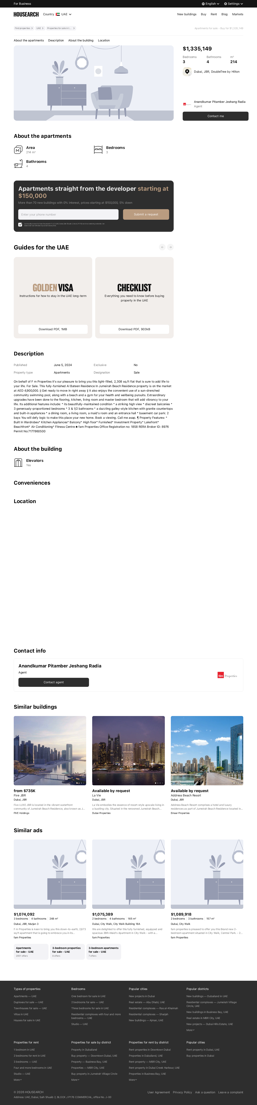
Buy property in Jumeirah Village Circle (94, 1073)
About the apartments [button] (29, 40)
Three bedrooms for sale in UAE (90, 1008)
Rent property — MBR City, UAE (147, 1061)
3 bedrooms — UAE (25, 1061)
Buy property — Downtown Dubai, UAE (94, 1055)
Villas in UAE (21, 1014)
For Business (22, 3)
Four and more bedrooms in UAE (33, 1067)
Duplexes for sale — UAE (28, 1002)
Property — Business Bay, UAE (89, 1061)
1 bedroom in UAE (24, 1049)
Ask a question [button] (205, 1092)
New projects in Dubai (142, 996)
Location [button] (104, 40)
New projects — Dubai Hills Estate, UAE (209, 1024)
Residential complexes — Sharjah (148, 1014)
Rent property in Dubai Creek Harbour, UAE (154, 1067)
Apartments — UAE (25, 996)
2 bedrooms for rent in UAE (30, 1055)
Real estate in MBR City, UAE (203, 1018)
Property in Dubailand (84, 1049)
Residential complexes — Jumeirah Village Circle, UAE (211, 1004)
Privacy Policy (182, 1092)
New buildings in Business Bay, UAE (207, 1011)
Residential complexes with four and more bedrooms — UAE (96, 1016)
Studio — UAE (79, 1024)
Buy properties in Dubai (200, 1055)
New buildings (186, 14)
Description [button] (56, 40)
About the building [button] (81, 40)
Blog (224, 14)
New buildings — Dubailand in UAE (207, 996)
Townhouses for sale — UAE (30, 1008)
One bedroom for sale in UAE (88, 996)
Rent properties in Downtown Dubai (150, 1049)
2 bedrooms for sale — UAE (87, 1002)
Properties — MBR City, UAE (87, 1067)
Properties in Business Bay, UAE (147, 1073)
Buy (203, 14)
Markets (237, 14)
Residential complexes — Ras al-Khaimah (153, 1008)
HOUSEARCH (34, 1092)
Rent (214, 14)
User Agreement (159, 1092)
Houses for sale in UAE (27, 1020)
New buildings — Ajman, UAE (146, 1020)
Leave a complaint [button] (230, 1092)
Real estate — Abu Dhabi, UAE (147, 1002)
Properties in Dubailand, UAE (146, 1055)
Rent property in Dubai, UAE (202, 1049)
